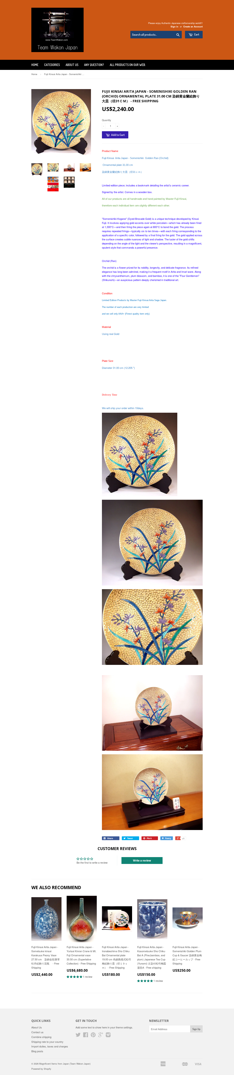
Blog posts (37, 1051)
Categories (52, 65)
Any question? (94, 65)
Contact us (37, 1032)
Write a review (142, 860)
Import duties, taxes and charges (49, 1046)
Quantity (106, 120)
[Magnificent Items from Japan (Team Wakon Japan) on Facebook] (85, 1035)
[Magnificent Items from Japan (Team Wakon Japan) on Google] (100, 1035)
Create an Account (193, 26)
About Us (72, 65)
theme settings (124, 1027)
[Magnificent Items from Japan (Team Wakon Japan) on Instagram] (108, 1035)
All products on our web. (128, 65)
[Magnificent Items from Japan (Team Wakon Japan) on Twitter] (78, 1035)
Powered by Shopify (41, 1068)
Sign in (174, 26)
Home (34, 65)
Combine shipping (41, 1037)
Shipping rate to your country (47, 1041)
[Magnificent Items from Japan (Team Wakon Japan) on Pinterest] (93, 1035)
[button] (75, 976)
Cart (196, 34)
